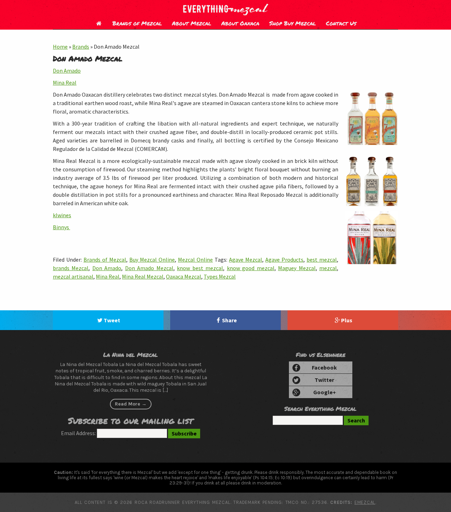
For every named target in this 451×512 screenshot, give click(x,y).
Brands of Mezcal (137, 23)
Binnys (61, 227)
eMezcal (364, 502)
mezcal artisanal (73, 276)
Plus (346, 320)
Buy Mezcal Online (152, 259)
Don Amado (67, 70)
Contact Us (341, 23)
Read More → (131, 404)
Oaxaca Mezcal (183, 276)
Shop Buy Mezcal (292, 23)
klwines (62, 215)
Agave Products (284, 259)
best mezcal (322, 259)
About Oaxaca (240, 23)
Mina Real (64, 82)
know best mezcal (200, 268)
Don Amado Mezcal (149, 268)
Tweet (112, 320)
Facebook (324, 367)
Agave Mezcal (245, 259)
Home (60, 46)
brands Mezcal (70, 268)
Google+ (324, 392)
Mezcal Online (195, 259)
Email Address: (78, 433)
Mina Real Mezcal (142, 276)
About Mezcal (191, 23)
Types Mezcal (220, 276)
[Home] (99, 23)
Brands (80, 46)
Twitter (324, 379)
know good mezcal (250, 268)
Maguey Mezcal (296, 268)
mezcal (328, 268)
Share (229, 320)
